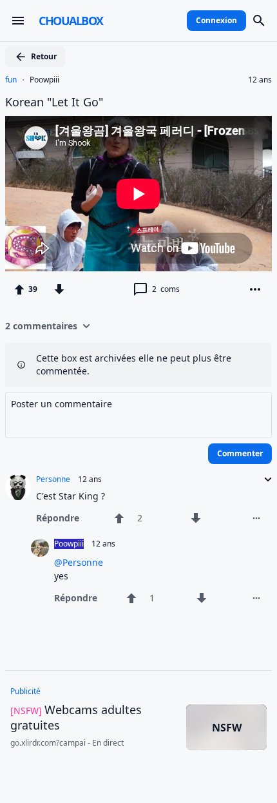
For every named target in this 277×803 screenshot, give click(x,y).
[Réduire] (264, 479)
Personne (53, 479)
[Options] (255, 289)
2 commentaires (41, 326)
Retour (44, 56)
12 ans (260, 80)
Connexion (216, 20)
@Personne (78, 562)
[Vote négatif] (59, 289)
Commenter (240, 453)
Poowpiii (44, 80)
